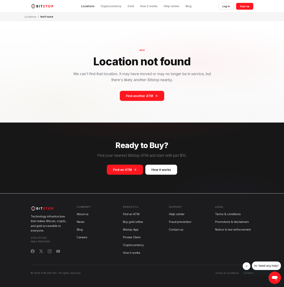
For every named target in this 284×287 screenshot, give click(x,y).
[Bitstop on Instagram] (49, 251)
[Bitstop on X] (41, 251)
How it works (148, 6)
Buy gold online (133, 222)
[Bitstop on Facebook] (32, 251)
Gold (131, 6)
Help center (171, 6)
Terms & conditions (228, 214)
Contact (248, 272)
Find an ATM (122, 170)
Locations (87, 6)
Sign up (244, 6)
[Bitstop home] (42, 6)
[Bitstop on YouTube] (58, 251)
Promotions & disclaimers (232, 222)
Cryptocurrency (111, 6)
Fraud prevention (180, 222)
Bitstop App (131, 229)
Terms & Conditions (227, 272)
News (80, 222)
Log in (226, 6)
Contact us (176, 229)
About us (82, 214)
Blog (188, 6)
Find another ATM (139, 96)
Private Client (131, 237)
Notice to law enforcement (233, 229)
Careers (82, 237)
